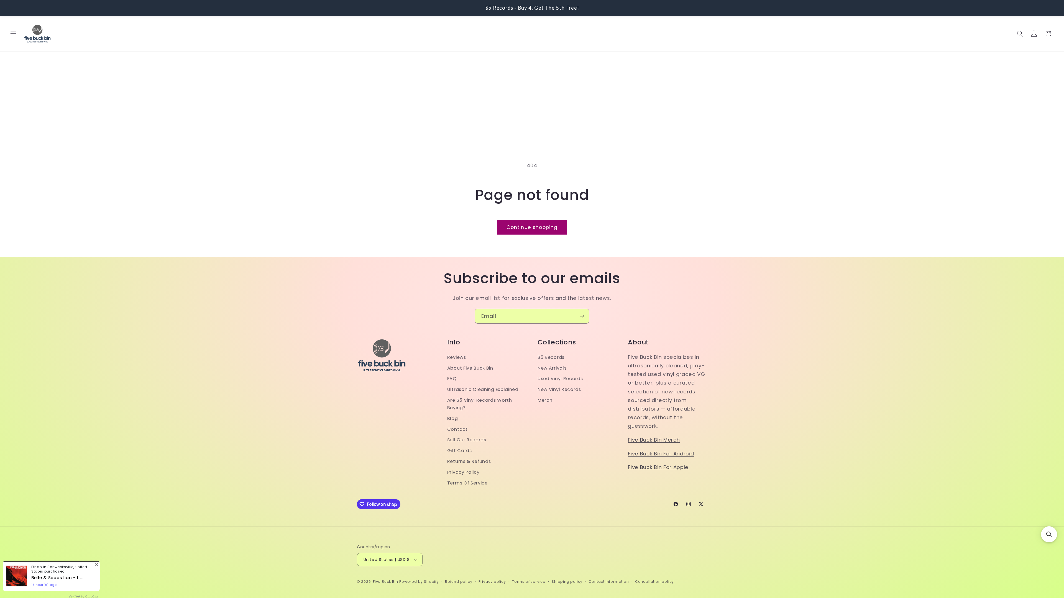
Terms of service (529, 581)
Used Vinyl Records (560, 378)
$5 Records (551, 357)
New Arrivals (552, 368)
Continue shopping (532, 227)
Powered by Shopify (419, 581)
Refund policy (458, 581)
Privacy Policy (463, 472)
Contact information (609, 581)
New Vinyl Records (559, 389)
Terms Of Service (467, 483)
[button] (13, 34)
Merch (545, 400)
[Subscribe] (582, 316)
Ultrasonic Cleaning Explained (482, 389)
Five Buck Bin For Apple (658, 467)
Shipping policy (567, 581)
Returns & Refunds (469, 461)
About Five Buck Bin (470, 368)
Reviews (456, 357)
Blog (452, 418)
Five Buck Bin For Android (661, 453)
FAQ (452, 378)
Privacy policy (492, 581)
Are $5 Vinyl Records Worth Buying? (479, 404)
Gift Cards (459, 450)
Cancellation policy (654, 581)
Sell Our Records (466, 440)
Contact (457, 429)
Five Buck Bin (385, 581)
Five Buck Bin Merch (654, 439)
